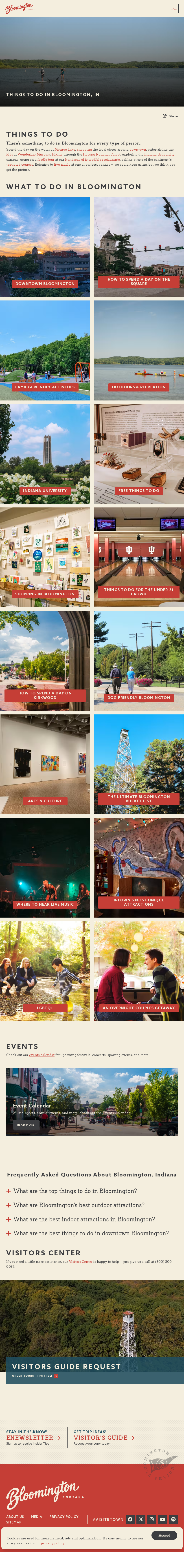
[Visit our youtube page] (162, 1519)
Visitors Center (80, 1262)
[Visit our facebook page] (130, 1519)
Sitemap (14, 1522)
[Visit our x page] (140, 1519)
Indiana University (159, 154)
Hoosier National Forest (101, 154)
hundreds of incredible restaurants (92, 160)
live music (62, 164)
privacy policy (53, 1543)
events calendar (42, 1055)
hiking (57, 154)
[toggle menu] (174, 8)
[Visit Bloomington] (20, 8)
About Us (15, 1517)
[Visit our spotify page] (173, 1519)
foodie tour (45, 160)
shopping (84, 149)
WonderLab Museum (34, 154)
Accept (164, 1535)
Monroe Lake (65, 149)
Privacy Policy (64, 1517)
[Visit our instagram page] (151, 1519)
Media (36, 1517)
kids (9, 154)
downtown (137, 149)
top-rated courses (19, 164)
